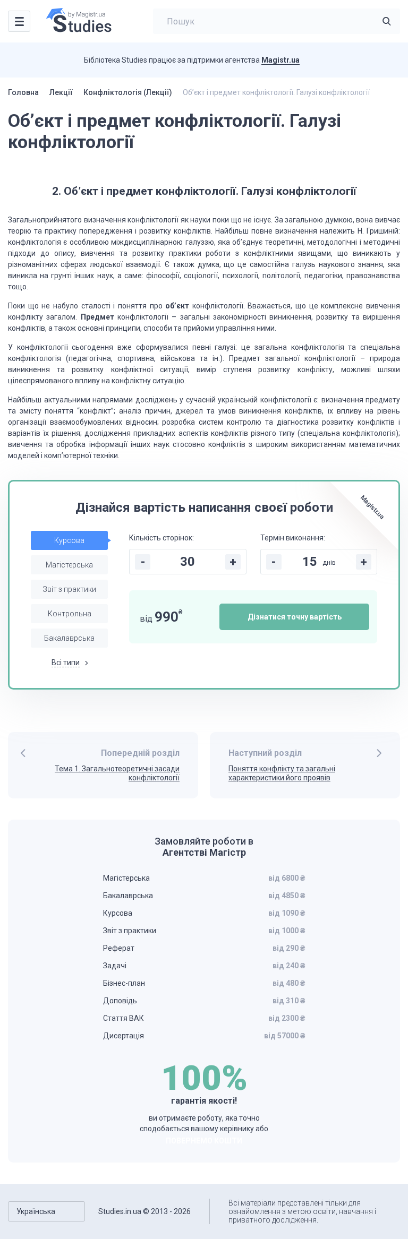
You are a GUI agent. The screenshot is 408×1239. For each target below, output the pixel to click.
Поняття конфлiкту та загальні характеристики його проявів (281, 773)
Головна (23, 92)
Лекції (61, 92)
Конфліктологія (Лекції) (127, 92)
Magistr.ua (280, 60)
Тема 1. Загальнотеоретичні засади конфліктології (117, 773)
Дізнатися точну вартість (295, 617)
